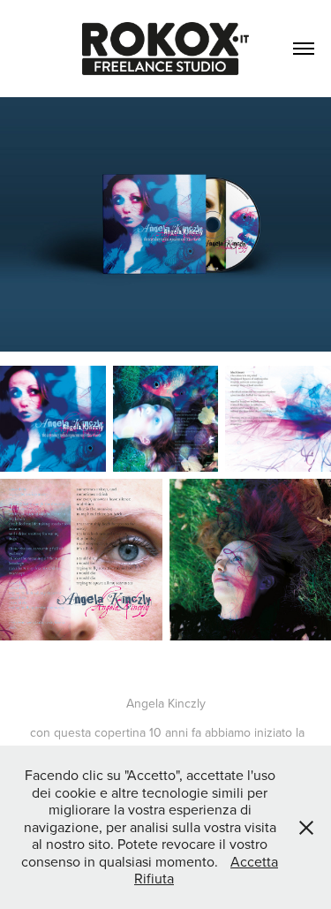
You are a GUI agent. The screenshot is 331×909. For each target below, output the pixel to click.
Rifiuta (154, 878)
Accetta (254, 861)
